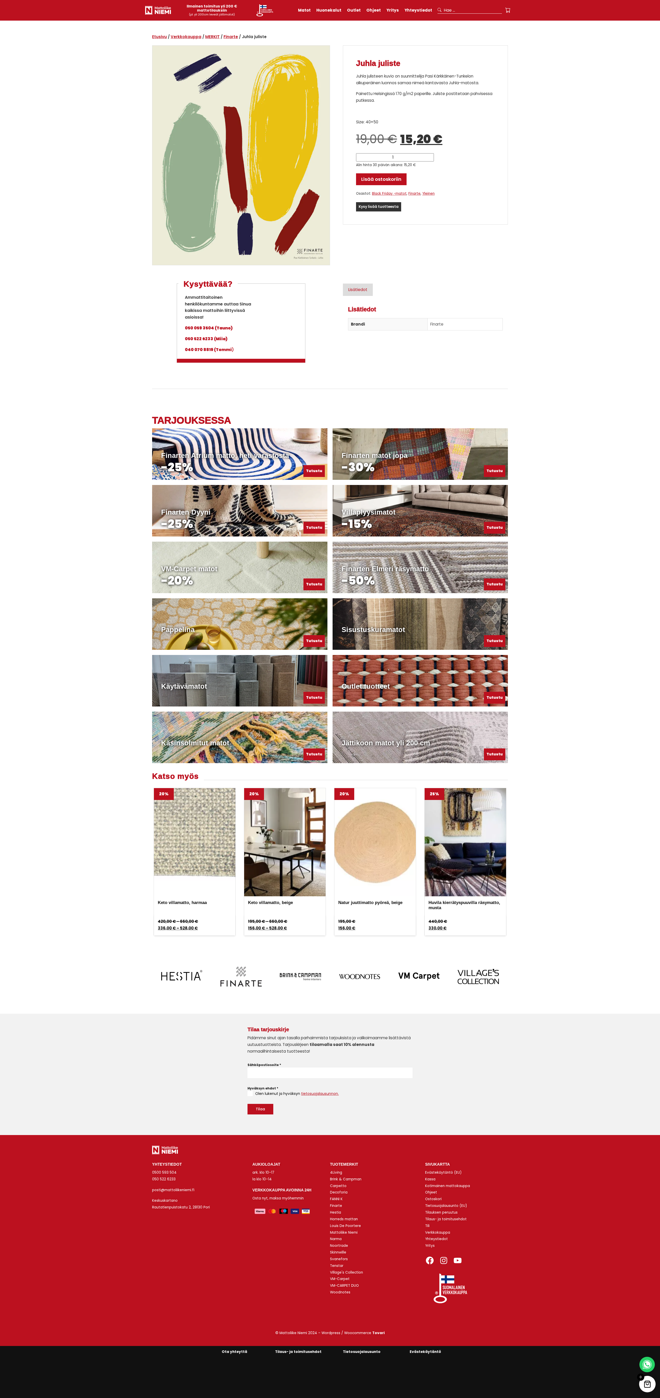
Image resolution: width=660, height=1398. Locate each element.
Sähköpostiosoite (264, 1065)
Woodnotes (340, 1292)
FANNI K (336, 1199)
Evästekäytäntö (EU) (443, 1172)
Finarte (231, 36)
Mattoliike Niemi (344, 1232)
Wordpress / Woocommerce (353, 1333)
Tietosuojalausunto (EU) (446, 1205)
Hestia (335, 1212)
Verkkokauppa (186, 36)
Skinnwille (338, 1252)
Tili (427, 1225)
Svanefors (339, 1259)
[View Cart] (507, 10)
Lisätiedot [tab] (357, 289)
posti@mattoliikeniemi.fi (173, 1190)
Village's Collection (346, 1272)
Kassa (430, 1179)
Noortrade (339, 1245)
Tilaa (260, 1109)
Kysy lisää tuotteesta (379, 206)
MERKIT (212, 36)
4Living (336, 1172)
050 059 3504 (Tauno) (209, 328)
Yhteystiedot (436, 1239)
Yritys (430, 1245)
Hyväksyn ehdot (263, 1088)
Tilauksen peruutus (441, 1212)
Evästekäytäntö (425, 1351)
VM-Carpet (340, 1278)
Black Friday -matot (389, 193)
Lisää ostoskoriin (381, 179)
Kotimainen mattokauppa (447, 1185)
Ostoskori (433, 1199)
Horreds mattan (344, 1219)
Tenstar (336, 1265)
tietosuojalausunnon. (320, 1093)
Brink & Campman (345, 1179)
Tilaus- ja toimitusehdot (446, 1219)
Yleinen (428, 193)
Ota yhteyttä (234, 1351)
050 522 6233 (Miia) (206, 339)
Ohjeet (431, 1192)
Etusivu (159, 36)
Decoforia (339, 1192)
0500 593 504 (164, 1172)
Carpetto (338, 1185)
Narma (336, 1239)
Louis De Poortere (345, 1225)
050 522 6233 (164, 1179)
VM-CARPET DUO (344, 1285)
